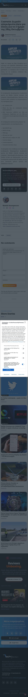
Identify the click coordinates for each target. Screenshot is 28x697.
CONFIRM (8, 369)
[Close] (25, 322)
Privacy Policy (21, 374)
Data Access (14, 374)
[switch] (23, 348)
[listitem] (14, 345)
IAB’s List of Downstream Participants (15, 341)
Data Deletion (6, 374)
